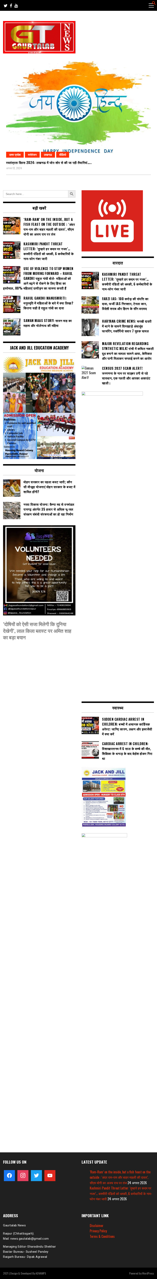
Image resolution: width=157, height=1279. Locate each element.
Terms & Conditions (102, 1236)
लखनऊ (48, 154)
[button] (154, 3)
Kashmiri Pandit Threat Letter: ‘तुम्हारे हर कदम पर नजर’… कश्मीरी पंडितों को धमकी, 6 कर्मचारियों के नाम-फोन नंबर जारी (121, 1193)
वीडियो (62, 154)
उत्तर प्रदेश (15, 154)
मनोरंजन (32, 154)
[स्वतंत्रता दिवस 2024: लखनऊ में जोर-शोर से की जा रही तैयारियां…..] (78, 109)
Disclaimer (96, 1225)
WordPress (148, 1273)
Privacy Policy (98, 1230)
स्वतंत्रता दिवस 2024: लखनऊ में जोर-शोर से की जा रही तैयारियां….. (49, 162)
